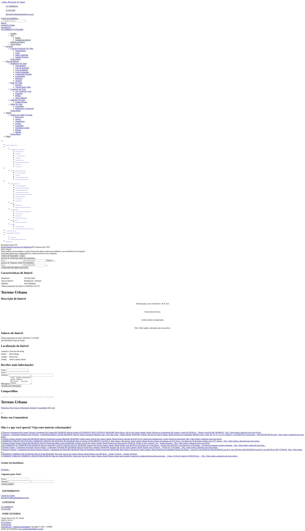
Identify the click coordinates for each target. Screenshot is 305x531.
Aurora (18, 119)
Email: (3, 372)
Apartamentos (20, 51)
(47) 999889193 (12, 6)
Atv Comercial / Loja (23, 91)
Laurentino (19, 126)
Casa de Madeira (21, 70)
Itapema (18, 132)
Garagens (18, 93)
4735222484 (10, 10)
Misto (12, 104)
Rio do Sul (19, 117)
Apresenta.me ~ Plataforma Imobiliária (15, 527)
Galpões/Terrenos (21, 57)
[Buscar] (2, 21)
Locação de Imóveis (18, 48)
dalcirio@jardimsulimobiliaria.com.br (20, 14)
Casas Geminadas (22, 72)
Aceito (22, 256)
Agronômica (20, 121)
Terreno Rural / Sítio (23, 87)
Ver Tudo (29, 48)
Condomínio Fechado (23, 74)
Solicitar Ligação (7, 484)
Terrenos (18, 81)
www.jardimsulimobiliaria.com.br (30, 529)
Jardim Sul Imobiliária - (10, 18)
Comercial (14, 89)
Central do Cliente (8, 496)
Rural (12, 83)
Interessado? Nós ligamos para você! (15, 268)
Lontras (18, 123)
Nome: (3, 370)
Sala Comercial (21, 98)
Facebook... (5, 470)
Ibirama (18, 130)
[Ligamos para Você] (9, 245)
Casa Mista (19, 106)
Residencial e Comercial (24, 108)
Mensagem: (5, 384)
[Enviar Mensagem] (47, 265)
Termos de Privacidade (10, 256)
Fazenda (18, 85)
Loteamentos (20, 76)
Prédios (18, 96)
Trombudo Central (22, 128)
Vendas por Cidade (17, 115)
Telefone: (4, 375)
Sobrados (18, 78)
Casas (17, 53)
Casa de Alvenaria (22, 68)
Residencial (14, 63)
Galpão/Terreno (21, 102)
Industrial (14, 100)
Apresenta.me (6, 525)
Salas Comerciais (21, 55)
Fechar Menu (15, 59)
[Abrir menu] (2, 140)
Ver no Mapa (6, 522)
